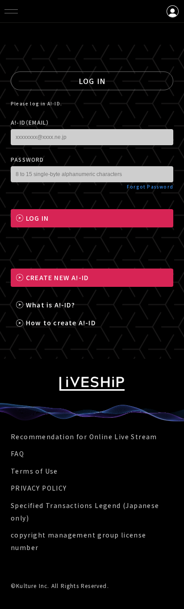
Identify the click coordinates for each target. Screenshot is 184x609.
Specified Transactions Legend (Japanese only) (85, 511)
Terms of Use (34, 470)
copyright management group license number (78, 541)
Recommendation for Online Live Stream (84, 436)
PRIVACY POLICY (39, 487)
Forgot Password (150, 186)
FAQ (17, 453)
